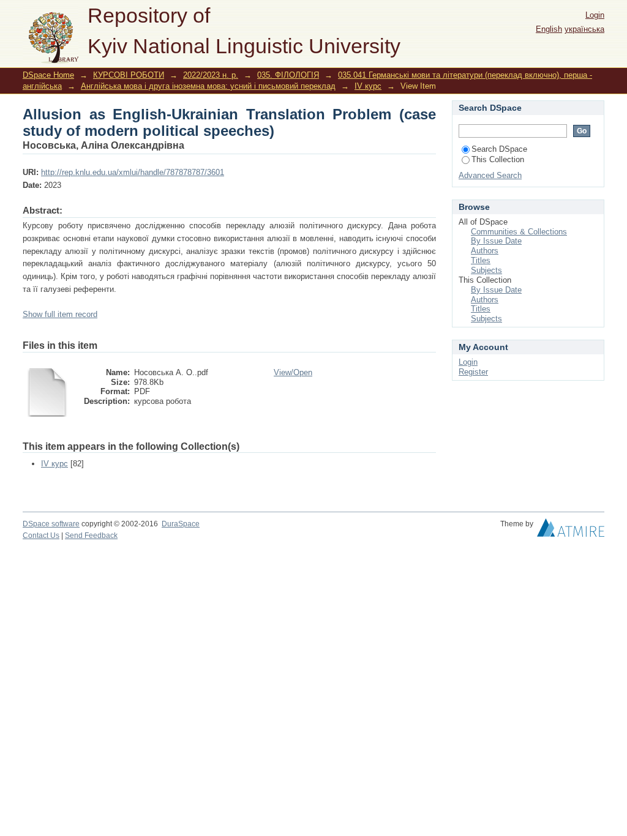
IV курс (368, 86)
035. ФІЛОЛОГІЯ (288, 75)
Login (594, 15)
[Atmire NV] (570, 530)
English (549, 29)
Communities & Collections (519, 231)
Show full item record (60, 314)
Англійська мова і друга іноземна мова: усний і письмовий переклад (208, 86)
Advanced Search (490, 175)
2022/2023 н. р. (210, 75)
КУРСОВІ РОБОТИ (128, 75)
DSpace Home (48, 75)
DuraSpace (181, 524)
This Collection (497, 159)
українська (584, 29)
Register (473, 371)
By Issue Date (496, 240)
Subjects (486, 270)
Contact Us (41, 535)
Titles (480, 260)
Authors (484, 250)
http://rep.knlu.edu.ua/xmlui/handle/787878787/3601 (132, 172)
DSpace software (51, 524)
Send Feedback (91, 535)
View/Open (293, 372)
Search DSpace (499, 149)
